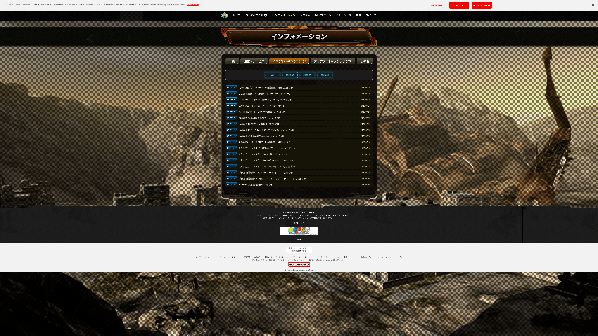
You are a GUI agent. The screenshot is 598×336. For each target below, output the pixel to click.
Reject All (459, 5)
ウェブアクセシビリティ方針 (390, 257)
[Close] (593, 5)
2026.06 (325, 75)
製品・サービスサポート (276, 257)
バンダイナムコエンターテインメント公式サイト (217, 257)
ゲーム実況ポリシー (346, 257)
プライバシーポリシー (302, 257)
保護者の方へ (366, 257)
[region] (299, 5)
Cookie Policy (193, 4)
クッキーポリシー (325, 257)
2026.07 (307, 75)
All (272, 75)
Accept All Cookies (481, 5)
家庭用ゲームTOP (252, 257)
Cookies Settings (437, 5)
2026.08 (290, 75)
